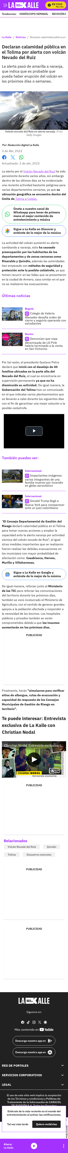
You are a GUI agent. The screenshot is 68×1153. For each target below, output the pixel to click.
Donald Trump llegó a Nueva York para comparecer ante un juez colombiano (44, 504)
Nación (29, 334)
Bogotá (29, 308)
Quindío (51, 847)
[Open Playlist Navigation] (63, 1146)
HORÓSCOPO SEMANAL (33, 13)
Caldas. (32, 199)
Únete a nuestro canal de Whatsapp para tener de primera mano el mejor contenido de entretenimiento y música (36, 214)
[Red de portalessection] (62, 1065)
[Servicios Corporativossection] (62, 1075)
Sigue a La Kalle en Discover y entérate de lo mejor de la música (37, 231)
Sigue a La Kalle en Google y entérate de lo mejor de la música (37, 574)
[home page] (34, 1001)
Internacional (33, 471)
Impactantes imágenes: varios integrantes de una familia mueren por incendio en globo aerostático (44, 480)
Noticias (21, 37)
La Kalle (7, 37)
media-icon (34, 1146)
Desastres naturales (39, 854)
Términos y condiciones (29, 1098)
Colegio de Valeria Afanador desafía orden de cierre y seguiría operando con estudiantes (45, 318)
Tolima (20, 199)
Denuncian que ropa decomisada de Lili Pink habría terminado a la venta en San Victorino (44, 344)
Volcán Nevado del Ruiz (39, 171)
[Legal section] (62, 1084)
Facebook (4, 159)
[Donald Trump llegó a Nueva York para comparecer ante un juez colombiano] (12, 501)
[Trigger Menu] (5, 5)
